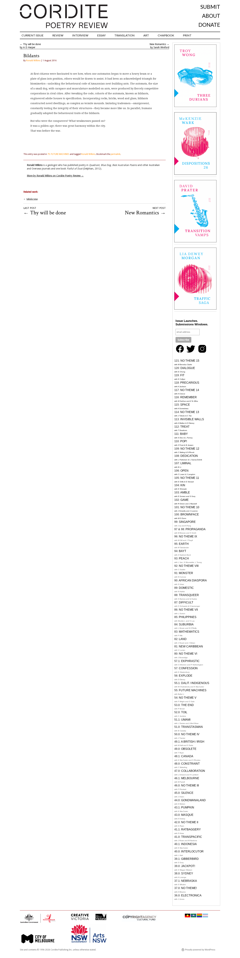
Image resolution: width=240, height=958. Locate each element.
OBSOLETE (188, 748)
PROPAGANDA (196, 529)
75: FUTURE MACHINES (58, 154)
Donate (209, 24)
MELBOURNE (190, 778)
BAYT (182, 551)
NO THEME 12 (189, 448)
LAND (183, 639)
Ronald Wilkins (33, 60)
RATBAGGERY (191, 829)
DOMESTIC (186, 587)
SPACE (185, 404)
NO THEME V (187, 697)
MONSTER (186, 573)
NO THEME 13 (189, 412)
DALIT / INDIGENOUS (195, 683)
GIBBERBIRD (190, 858)
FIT (182, 375)
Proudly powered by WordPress (200, 949)
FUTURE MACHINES (192, 690)
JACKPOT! (188, 866)
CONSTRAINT (190, 763)
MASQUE (187, 814)
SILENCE (187, 792)
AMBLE (185, 492)
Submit (210, 7)
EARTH (184, 543)
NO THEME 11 (189, 477)
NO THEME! (189, 888)
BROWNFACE (189, 514)
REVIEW (57, 35)
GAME (184, 499)
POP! (183, 441)
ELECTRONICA (191, 895)
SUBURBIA (186, 624)
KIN (182, 485)
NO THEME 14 (189, 390)
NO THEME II (189, 822)
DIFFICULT (186, 602)
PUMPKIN (187, 807)
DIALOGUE (187, 368)
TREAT (185, 426)
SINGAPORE (187, 521)
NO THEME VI (188, 653)
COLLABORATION (193, 770)
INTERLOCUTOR (192, 851)
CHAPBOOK (166, 35)
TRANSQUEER (189, 595)
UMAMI (185, 719)
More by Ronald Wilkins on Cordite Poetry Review (55, 175)
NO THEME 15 (189, 360)
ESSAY (101, 35)
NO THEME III (190, 785)
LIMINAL (185, 463)
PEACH (184, 558)
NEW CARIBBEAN (191, 646)
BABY (184, 433)
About (211, 15)
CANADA (187, 756)
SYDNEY (187, 873)
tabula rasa (32, 199)
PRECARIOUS (189, 382)
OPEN (184, 470)
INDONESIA (189, 844)
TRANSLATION (124, 35)
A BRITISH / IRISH (192, 741)
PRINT (187, 35)
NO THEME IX (188, 536)
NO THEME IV (190, 734)
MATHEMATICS (189, 631)
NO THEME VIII (189, 565)
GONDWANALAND (193, 800)
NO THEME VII (188, 609)
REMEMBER (188, 397)
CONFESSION (188, 668)
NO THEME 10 (189, 507)
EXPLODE (185, 675)
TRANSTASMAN (192, 726)
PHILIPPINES (187, 617)
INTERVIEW (80, 35)
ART (146, 35)
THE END (187, 705)
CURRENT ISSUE (33, 35)
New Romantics (158, 44)
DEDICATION (189, 455)
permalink (115, 154)
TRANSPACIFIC (191, 836)
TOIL (184, 712)
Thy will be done (32, 44)
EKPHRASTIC (190, 661)
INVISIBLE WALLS (192, 419)
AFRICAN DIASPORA (193, 580)
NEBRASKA (189, 880)
